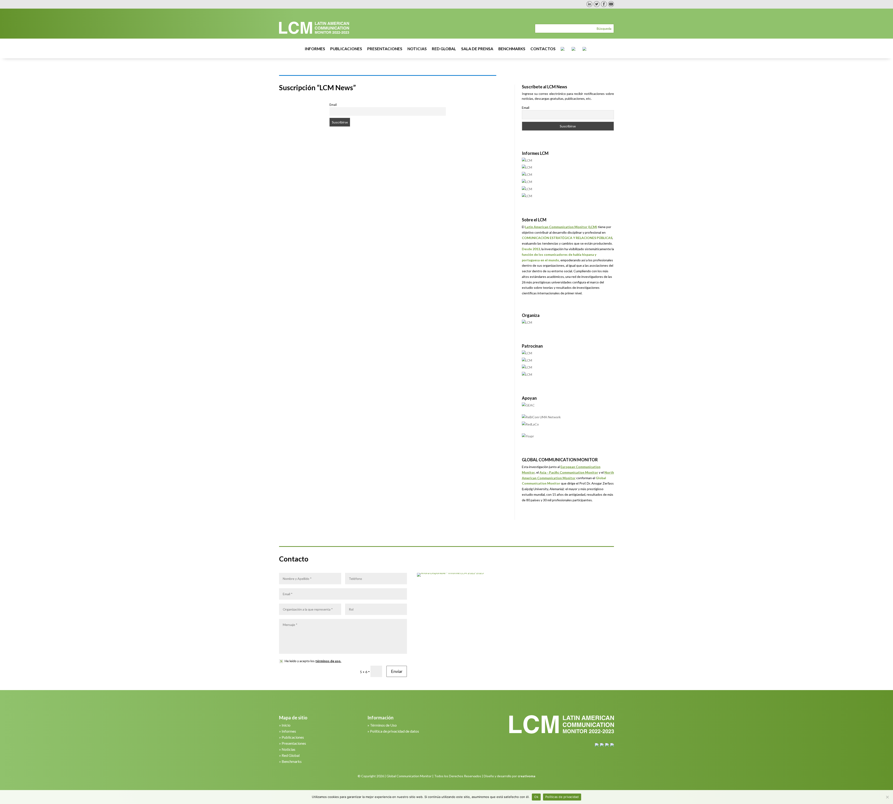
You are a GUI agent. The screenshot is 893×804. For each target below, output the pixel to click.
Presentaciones (294, 743)
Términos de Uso (383, 725)
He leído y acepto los (313, 661)
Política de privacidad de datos (394, 731)
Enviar (397, 671)
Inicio (286, 725)
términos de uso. (328, 661)
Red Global (291, 755)
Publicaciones (293, 737)
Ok (536, 797)
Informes (289, 731)
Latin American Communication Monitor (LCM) (561, 227)
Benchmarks (292, 761)
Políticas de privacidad (562, 797)
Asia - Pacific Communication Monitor (569, 472)
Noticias (288, 749)
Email (333, 104)
